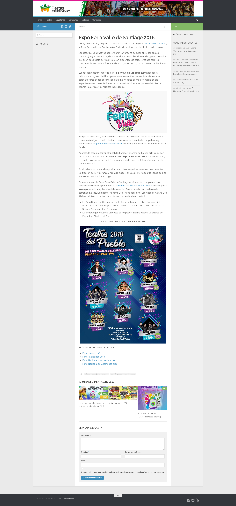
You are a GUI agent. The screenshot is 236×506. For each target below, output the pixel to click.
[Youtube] (69, 26)
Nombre (85, 452)
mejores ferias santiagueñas (107, 143)
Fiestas (48, 20)
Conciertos (73, 20)
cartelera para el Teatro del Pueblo (134, 185)
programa (105, 374)
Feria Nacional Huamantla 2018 (98, 360)
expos (82, 27)
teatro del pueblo (116, 374)
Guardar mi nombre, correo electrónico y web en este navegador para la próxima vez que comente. (123, 472)
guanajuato (96, 374)
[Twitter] (65, 26)
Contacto (96, 20)
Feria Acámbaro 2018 (118, 403)
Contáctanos (68, 499)
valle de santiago (129, 374)
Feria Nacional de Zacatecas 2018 (100, 364)
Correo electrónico (133, 452)
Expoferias (60, 20)
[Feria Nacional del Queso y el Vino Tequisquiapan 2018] (93, 392)
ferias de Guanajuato (155, 43)
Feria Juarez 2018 (91, 353)
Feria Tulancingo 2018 (93, 356)
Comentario (86, 435)
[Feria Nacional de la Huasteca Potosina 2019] (152, 398)
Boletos (85, 20)
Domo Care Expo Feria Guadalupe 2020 (185, 51)
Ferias (39, 20)
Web (83, 461)
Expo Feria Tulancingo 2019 (185, 74)
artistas (87, 374)
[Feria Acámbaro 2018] (123, 392)
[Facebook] (61, 26)
